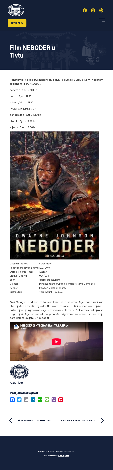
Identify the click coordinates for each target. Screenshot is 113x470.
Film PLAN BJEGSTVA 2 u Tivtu (78, 420)
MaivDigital (63, 456)
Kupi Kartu (17, 23)
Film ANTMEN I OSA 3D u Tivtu (34, 420)
